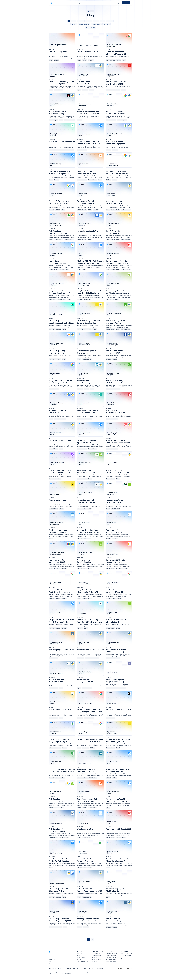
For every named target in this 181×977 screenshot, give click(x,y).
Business (80, 21)
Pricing (78, 3)
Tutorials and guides (84, 24)
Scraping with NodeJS (96, 959)
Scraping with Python (96, 957)
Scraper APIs (79, 953)
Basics (74, 21)
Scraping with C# (95, 961)
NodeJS (96, 21)
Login (118, 3)
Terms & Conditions (53, 968)
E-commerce (88, 21)
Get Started (126, 3)
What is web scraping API (97, 955)
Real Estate (110, 21)
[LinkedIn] (131, 968)
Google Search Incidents (126, 955)
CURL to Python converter (126, 953)
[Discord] (121, 968)
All (69, 21)
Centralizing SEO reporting (111, 953)
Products (71, 3)
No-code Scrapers (81, 957)
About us (51, 958)
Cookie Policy (68, 968)
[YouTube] (124, 968)
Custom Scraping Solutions (82, 961)
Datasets (79, 959)
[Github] (118, 968)
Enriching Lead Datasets (111, 955)
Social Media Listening (111, 957)
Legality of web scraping (89, 968)
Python (102, 21)
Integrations (79, 955)
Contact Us (52, 959)
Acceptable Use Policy (77, 968)
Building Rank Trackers (111, 961)
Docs (64, 3)
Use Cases (107, 24)
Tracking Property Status (111, 959)
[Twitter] (128, 968)
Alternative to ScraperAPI (126, 963)
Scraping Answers (90, 27)
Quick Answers (52, 963)
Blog (50, 961)
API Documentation (96, 953)
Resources (84, 3)
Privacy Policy (61, 968)
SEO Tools (73, 24)
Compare (123, 959)
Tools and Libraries (97, 24)
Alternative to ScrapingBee (126, 961)
